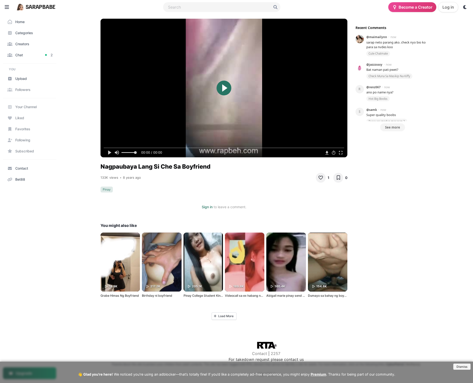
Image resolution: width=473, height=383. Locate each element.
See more (392, 127)
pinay (107, 189)
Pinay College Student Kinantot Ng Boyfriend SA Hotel (222, 295)
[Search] (275, 7)
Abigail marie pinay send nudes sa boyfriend (298, 295)
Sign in (207, 207)
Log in (448, 7)
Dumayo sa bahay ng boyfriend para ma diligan (342, 295)
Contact (259, 353)
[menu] (7, 7)
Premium (318, 374)
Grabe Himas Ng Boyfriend (120, 295)
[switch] (465, 7)
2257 (275, 353)
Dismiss (461, 366)
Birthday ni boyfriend (157, 295)
